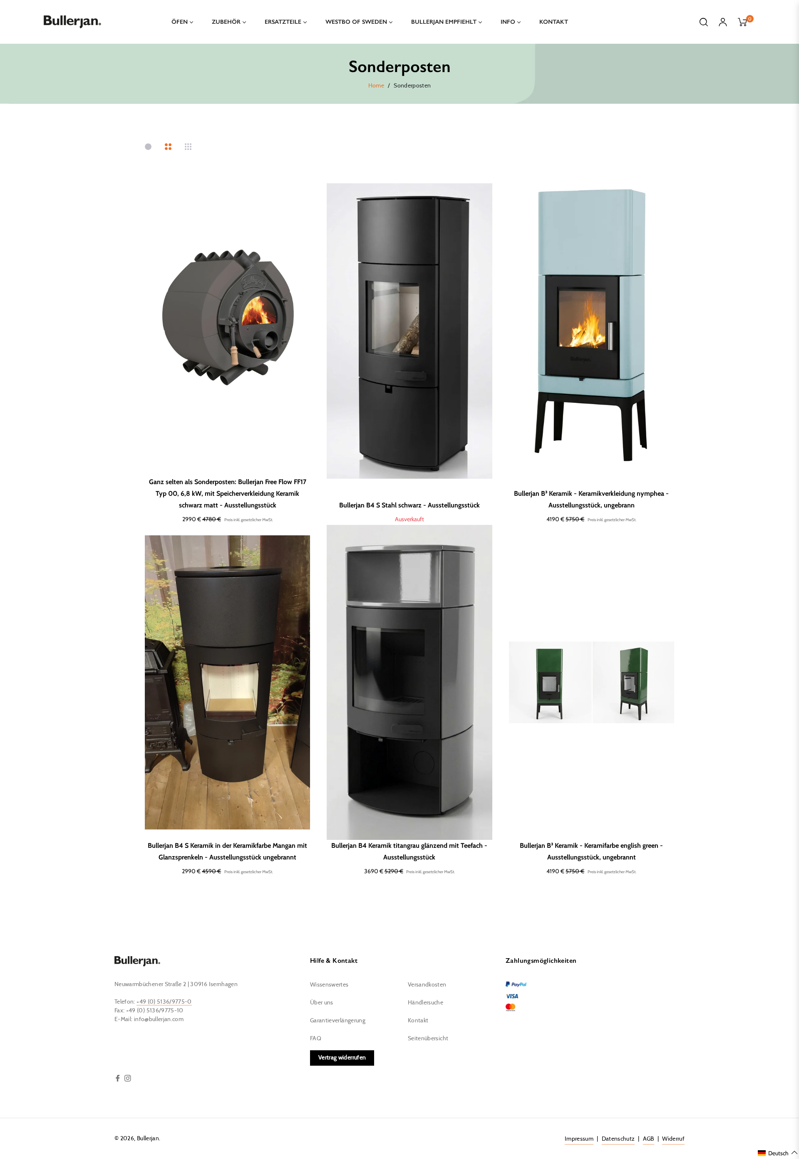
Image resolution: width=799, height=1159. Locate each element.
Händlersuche (425, 1003)
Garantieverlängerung (337, 1021)
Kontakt (418, 1021)
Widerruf (673, 1139)
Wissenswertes (329, 985)
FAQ (315, 1039)
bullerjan (148, 1139)
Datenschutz (618, 1139)
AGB (648, 1139)
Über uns (321, 1003)
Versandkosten (427, 985)
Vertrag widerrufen (342, 1058)
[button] (778, 1153)
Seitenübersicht (428, 1039)
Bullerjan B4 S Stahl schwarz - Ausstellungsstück (409, 505)
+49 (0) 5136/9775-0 (164, 1002)
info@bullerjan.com (159, 1019)
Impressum (579, 1139)
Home (376, 86)
